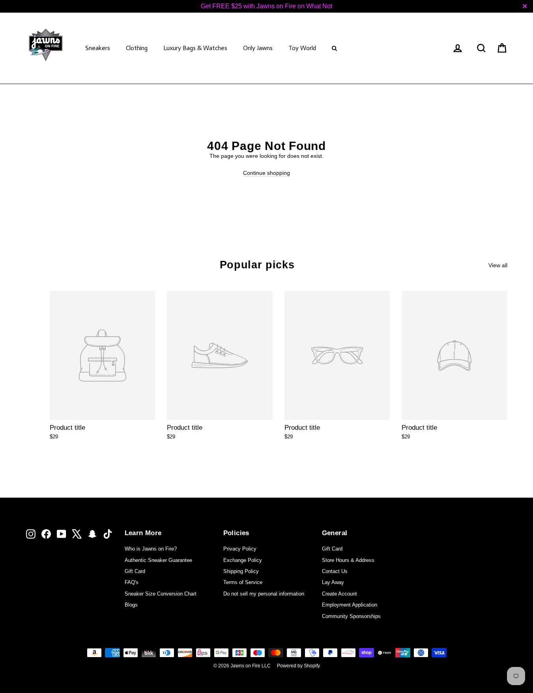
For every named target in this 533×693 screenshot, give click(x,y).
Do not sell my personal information (263, 594)
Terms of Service (242, 582)
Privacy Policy (239, 549)
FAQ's (131, 582)
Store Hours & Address (348, 560)
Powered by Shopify (298, 666)
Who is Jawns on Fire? (151, 549)
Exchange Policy (242, 560)
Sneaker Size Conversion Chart (160, 594)
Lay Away (333, 582)
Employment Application (349, 605)
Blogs (131, 605)
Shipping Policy (241, 571)
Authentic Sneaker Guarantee (158, 560)
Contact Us (335, 571)
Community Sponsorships (351, 616)
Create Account (339, 594)
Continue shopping (266, 173)
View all (497, 265)
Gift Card (135, 571)
